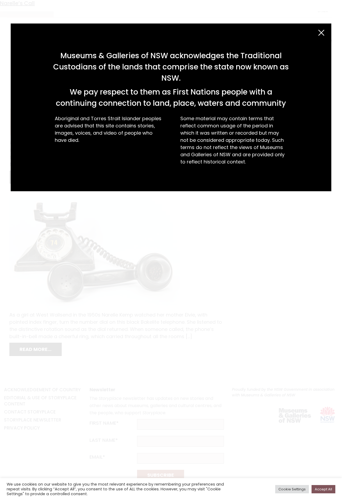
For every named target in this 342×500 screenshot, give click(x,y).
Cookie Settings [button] (292, 489)
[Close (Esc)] (321, 33)
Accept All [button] (323, 489)
